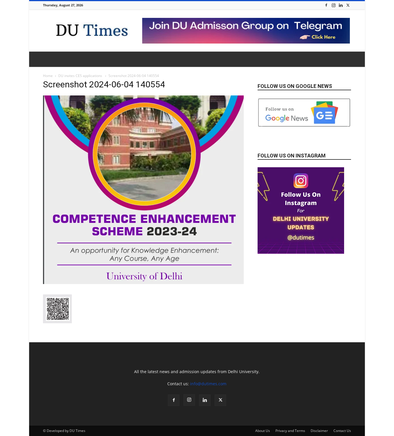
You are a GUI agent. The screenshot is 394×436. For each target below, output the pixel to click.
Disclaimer (319, 430)
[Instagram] (333, 5)
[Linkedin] (340, 5)
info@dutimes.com (208, 383)
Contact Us (342, 430)
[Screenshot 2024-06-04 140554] (143, 282)
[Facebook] (326, 5)
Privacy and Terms (290, 430)
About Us (262, 430)
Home (48, 75)
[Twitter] (348, 5)
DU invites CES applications (80, 75)
